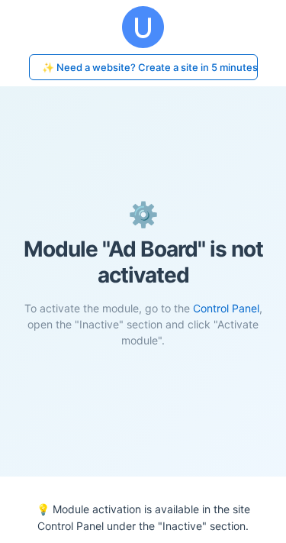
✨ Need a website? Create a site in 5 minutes (150, 67)
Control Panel (226, 308)
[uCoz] (143, 27)
